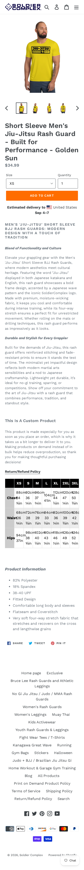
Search (64, 799)
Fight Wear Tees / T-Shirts (42, 737)
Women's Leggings (30, 714)
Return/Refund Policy (22, 472)
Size (9, 175)
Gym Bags (20, 753)
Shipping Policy (59, 791)
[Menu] (76, 7)
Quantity (64, 175)
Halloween (63, 753)
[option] (21, 108)
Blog (28, 776)
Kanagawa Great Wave (32, 745)
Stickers (41, 753)
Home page (31, 673)
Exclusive (55, 673)
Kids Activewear (42, 722)
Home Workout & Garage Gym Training (42, 768)
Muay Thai (61, 714)
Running (64, 745)
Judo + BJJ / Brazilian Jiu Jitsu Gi (42, 760)
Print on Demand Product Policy (42, 783)
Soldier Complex (31, 855)
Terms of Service (26, 791)
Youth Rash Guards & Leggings (42, 730)
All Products (48, 776)
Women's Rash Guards (42, 707)
